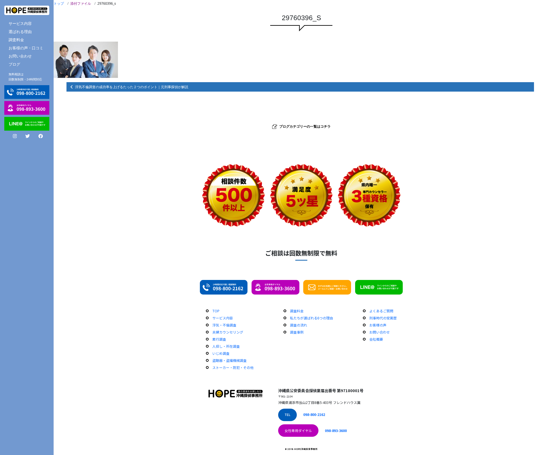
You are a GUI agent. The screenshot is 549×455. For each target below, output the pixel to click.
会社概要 (376, 339)
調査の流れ (298, 325)
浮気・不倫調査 (224, 325)
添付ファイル (80, 3)
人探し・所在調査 (226, 346)
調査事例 (297, 332)
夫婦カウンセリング (227, 332)
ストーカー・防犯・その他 (232, 367)
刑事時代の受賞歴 (383, 317)
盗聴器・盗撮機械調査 (229, 360)
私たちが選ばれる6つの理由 (311, 317)
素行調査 (219, 339)
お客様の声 (377, 325)
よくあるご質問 (381, 310)
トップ (59, 3)
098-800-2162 (314, 414)
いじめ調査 (220, 353)
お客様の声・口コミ (26, 47)
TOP (215, 310)
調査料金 (16, 39)
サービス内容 (222, 317)
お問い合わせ (20, 56)
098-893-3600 (336, 430)
